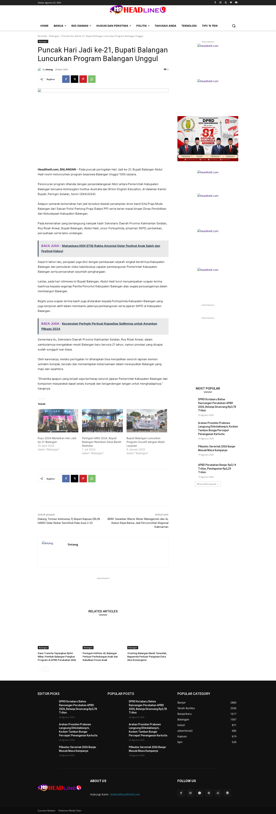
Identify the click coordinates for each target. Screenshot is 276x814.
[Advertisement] (106, 496)
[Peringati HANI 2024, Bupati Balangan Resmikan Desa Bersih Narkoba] (102, 420)
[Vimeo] (231, 3)
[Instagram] (220, 3)
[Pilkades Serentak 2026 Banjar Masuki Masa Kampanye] (186, 451)
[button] (233, 25)
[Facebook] (215, 3)
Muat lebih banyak (206, 484)
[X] (226, 3)
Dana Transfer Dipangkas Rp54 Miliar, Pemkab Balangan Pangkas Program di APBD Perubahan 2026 (57, 656)
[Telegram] (199, 793)
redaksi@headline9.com (125, 794)
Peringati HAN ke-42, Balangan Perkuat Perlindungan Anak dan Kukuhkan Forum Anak (100, 656)
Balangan (54, 36)
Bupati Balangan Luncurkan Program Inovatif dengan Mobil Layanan (145, 442)
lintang (49, 69)
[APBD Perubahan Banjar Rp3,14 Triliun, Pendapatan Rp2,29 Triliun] (186, 469)
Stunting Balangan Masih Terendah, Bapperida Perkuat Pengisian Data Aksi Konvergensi (147, 656)
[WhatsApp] (92, 79)
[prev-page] (40, 669)
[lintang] (40, 69)
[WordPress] (227, 793)
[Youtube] (236, 3)
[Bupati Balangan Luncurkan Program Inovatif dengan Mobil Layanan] (147, 420)
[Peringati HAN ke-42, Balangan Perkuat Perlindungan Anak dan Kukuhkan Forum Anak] (103, 634)
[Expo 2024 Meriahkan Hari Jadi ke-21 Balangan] (58, 420)
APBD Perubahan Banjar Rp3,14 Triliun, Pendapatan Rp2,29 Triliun (217, 468)
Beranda (42, 36)
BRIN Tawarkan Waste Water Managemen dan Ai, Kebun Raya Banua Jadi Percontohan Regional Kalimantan (138, 523)
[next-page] (46, 669)
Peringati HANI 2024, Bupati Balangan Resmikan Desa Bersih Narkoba (101, 442)
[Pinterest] (83, 79)
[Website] (209, 793)
